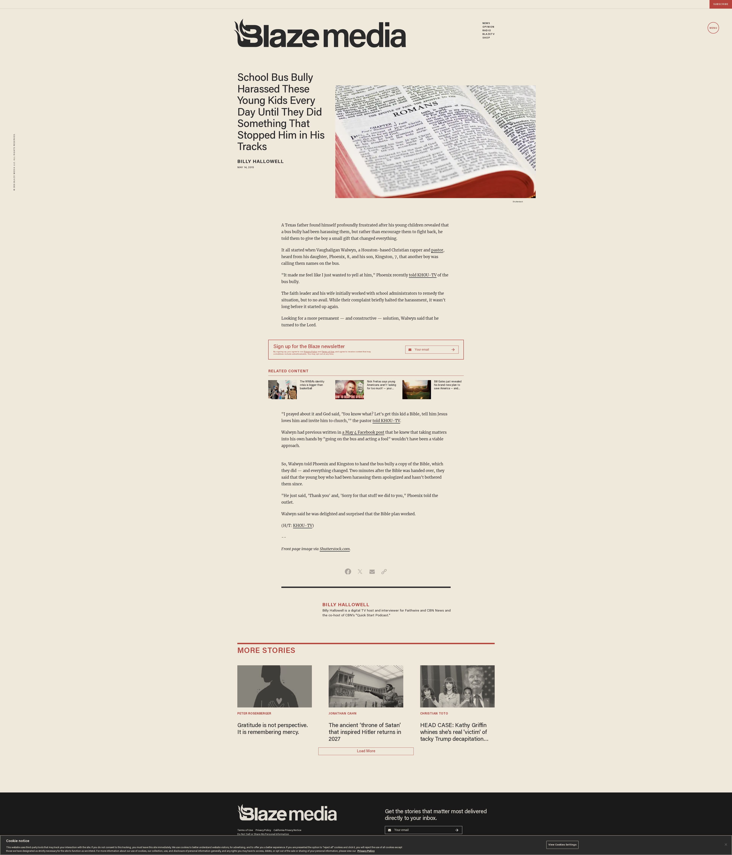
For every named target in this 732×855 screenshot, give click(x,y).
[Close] (726, 844)
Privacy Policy (310, 352)
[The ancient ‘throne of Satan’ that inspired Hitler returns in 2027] (366, 686)
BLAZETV (488, 34)
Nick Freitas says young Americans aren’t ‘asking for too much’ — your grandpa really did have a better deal (382, 385)
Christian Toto (434, 713)
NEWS (486, 23)
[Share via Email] (372, 571)
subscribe (720, 4)
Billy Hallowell (260, 162)
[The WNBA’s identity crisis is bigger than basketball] (282, 389)
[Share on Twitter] (360, 571)
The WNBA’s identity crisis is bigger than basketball (312, 385)
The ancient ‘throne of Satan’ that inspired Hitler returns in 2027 (365, 732)
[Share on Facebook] (348, 571)
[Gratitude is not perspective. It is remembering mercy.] (274, 686)
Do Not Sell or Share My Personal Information (263, 834)
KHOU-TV (302, 525)
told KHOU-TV (423, 275)
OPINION (488, 27)
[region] (366, 845)
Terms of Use (328, 352)
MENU (713, 28)
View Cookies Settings (562, 845)
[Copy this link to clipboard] (384, 571)
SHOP (486, 38)
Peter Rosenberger (254, 713)
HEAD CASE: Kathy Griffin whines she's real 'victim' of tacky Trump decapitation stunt (453, 733)
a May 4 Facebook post (363, 432)
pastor (437, 250)
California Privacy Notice (287, 830)
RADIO (486, 30)
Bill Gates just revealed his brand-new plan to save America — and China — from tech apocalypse (448, 385)
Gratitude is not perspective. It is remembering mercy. (272, 729)
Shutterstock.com (335, 548)
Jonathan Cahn (342, 713)
